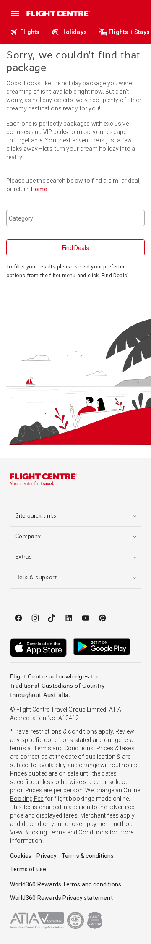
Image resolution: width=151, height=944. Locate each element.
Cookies (20, 855)
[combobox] (75, 218)
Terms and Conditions (64, 748)
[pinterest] (102, 618)
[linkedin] (68, 618)
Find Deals (75, 248)
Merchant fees (99, 815)
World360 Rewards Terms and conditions (65, 884)
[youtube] (85, 618)
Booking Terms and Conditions (66, 832)
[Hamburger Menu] (15, 13)
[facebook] (18, 618)
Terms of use (28, 869)
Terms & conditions (88, 855)
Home (39, 189)
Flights (29, 32)
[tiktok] (52, 618)
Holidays (74, 32)
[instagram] (35, 618)
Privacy (46, 855)
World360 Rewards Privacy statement (61, 897)
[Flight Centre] (57, 13)
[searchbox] (76, 218)
